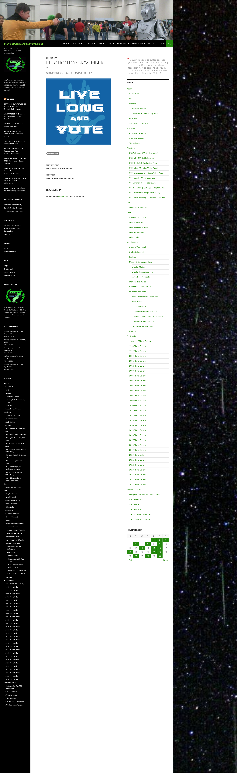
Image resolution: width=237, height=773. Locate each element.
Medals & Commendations (140, 262)
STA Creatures (135, 509)
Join (100, 44)
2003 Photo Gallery (137, 371)
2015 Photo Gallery (137, 430)
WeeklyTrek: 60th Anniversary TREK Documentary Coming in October (15, 160)
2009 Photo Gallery (137, 400)
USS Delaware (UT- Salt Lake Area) (143, 153)
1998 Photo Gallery (137, 346)
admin (70, 73)
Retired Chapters (139, 108)
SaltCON (7, 234)
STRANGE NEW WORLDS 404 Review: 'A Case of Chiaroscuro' (15, 180)
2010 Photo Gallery (137, 405)
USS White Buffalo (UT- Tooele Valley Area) (147, 197)
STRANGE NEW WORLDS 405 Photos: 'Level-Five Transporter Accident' (15, 170)
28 (148, 556)
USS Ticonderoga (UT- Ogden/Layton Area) (147, 188)
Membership (122, 44)
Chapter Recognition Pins (142, 272)
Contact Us (134, 94)
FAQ (131, 98)
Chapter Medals (138, 267)
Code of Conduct (136, 252)
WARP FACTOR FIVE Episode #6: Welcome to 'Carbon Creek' (14, 116)
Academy (76, 44)
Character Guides (136, 138)
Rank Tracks (137, 301)
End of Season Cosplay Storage (59, 166)
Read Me (133, 118)
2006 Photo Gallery (137, 385)
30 (160, 556)
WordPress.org (9, 275)
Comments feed (9, 272)
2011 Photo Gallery (137, 410)
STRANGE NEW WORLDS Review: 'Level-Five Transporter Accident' (13, 150)
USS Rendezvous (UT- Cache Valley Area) (146, 173)
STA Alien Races (136, 504)
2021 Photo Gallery (137, 460)
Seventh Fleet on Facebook (13, 211)
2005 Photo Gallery (137, 380)
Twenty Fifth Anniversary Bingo (145, 113)
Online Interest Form (138, 207)
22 (154, 552)
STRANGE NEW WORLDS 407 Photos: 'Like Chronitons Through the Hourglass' (15, 106)
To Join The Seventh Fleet (142, 326)
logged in (62, 196)
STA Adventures (136, 499)
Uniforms (133, 331)
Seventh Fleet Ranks (137, 291)
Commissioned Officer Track (146, 311)
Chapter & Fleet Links (138, 217)
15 (154, 548)
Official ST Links (136, 222)
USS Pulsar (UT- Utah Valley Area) (143, 168)
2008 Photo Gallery (137, 395)
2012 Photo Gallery (137, 415)
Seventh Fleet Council (138, 123)
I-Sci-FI (6, 248)
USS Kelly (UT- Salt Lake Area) (141, 158)
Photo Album (137, 44)
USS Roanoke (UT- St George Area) (143, 178)
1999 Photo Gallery (137, 351)
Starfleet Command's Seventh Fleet (23, 43)
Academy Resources (137, 133)
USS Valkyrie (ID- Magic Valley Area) (144, 192)
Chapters (89, 44)
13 (142, 548)
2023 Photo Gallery (137, 470)
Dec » (165, 560)
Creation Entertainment (12, 225)
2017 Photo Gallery (137, 440)
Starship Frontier (10, 252)
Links (110, 44)
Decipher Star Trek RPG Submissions (144, 494)
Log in (6, 266)
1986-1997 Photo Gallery (140, 341)
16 (160, 548)
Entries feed (8, 269)
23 (160, 552)
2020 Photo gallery (137, 455)
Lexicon (132, 257)
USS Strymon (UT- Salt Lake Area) (143, 183)
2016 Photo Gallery (137, 435)
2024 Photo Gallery (137, 475)
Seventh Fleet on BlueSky (13, 205)
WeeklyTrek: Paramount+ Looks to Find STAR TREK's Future (13, 133)
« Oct (129, 560)
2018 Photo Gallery (137, 445)
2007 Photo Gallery (137, 390)
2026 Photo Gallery (137, 484)
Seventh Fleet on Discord (13, 208)
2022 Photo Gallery (137, 465)
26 (136, 556)
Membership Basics (137, 282)
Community (51, 58)
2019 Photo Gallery (137, 450)
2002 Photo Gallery (137, 366)
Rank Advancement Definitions (145, 296)
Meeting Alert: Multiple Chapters (60, 176)
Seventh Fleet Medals (141, 277)
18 (130, 552)
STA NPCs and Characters (140, 514)
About (64, 44)
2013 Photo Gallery (137, 420)
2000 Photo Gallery (137, 356)
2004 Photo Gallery (137, 376)
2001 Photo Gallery (137, 361)
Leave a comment (84, 73)
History (132, 103)
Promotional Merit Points (140, 286)
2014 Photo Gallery (137, 425)
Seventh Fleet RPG (155, 44)
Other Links (134, 237)
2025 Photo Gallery (137, 479)
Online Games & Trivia (138, 227)
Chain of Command (137, 247)
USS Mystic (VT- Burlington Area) (143, 163)
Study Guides (134, 143)
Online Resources (136, 232)
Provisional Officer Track (144, 321)
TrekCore (10, 99)
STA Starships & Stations (139, 519)
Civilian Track (140, 306)
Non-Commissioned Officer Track (148, 316)
